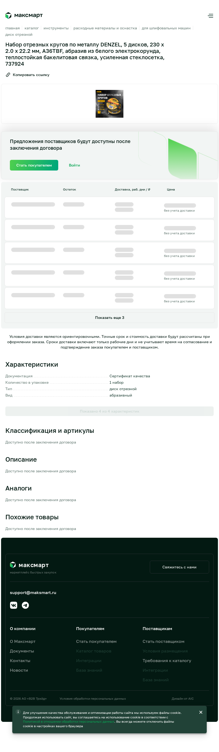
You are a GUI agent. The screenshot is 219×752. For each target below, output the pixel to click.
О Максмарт (23, 641)
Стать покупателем (96, 641)
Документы (22, 651)
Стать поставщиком (164, 641)
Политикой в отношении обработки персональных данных (69, 721)
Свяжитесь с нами (179, 567)
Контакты (20, 660)
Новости (19, 670)
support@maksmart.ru (33, 592)
